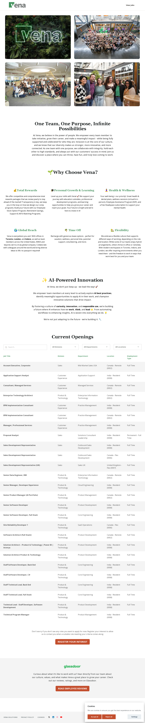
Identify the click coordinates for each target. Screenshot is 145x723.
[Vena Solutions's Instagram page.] (57, 717)
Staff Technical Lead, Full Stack (17, 594)
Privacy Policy (27, 717)
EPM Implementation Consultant (18, 405)
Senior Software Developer (15, 505)
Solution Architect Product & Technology (21, 555)
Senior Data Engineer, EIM (15, 475)
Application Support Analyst (16, 375)
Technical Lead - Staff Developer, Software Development (22, 606)
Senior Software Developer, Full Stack (20, 515)
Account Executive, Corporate (16, 365)
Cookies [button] (41, 717)
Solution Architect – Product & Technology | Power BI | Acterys (28, 546)
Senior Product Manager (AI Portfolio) (20, 495)
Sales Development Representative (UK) (21, 465)
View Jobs (130, 5)
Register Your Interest (72, 641)
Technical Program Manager (16, 614)
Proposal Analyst (11, 435)
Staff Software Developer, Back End (19, 565)
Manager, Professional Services (17, 425)
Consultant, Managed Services (17, 385)
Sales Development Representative (19, 445)
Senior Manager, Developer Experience (21, 485)
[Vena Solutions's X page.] (49, 717)
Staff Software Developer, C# (16, 575)
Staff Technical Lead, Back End (17, 584)
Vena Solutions (10, 717)
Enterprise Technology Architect (18, 395)
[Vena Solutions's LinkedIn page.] (53, 717)
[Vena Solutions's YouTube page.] (61, 717)
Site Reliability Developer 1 (15, 525)
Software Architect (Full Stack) (17, 535)
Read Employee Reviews (72, 688)
